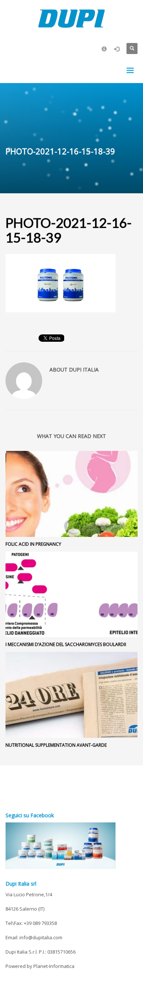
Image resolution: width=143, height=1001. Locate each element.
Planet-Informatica (53, 966)
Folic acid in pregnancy (33, 544)
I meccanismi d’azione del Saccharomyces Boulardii (66, 644)
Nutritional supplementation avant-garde (56, 745)
